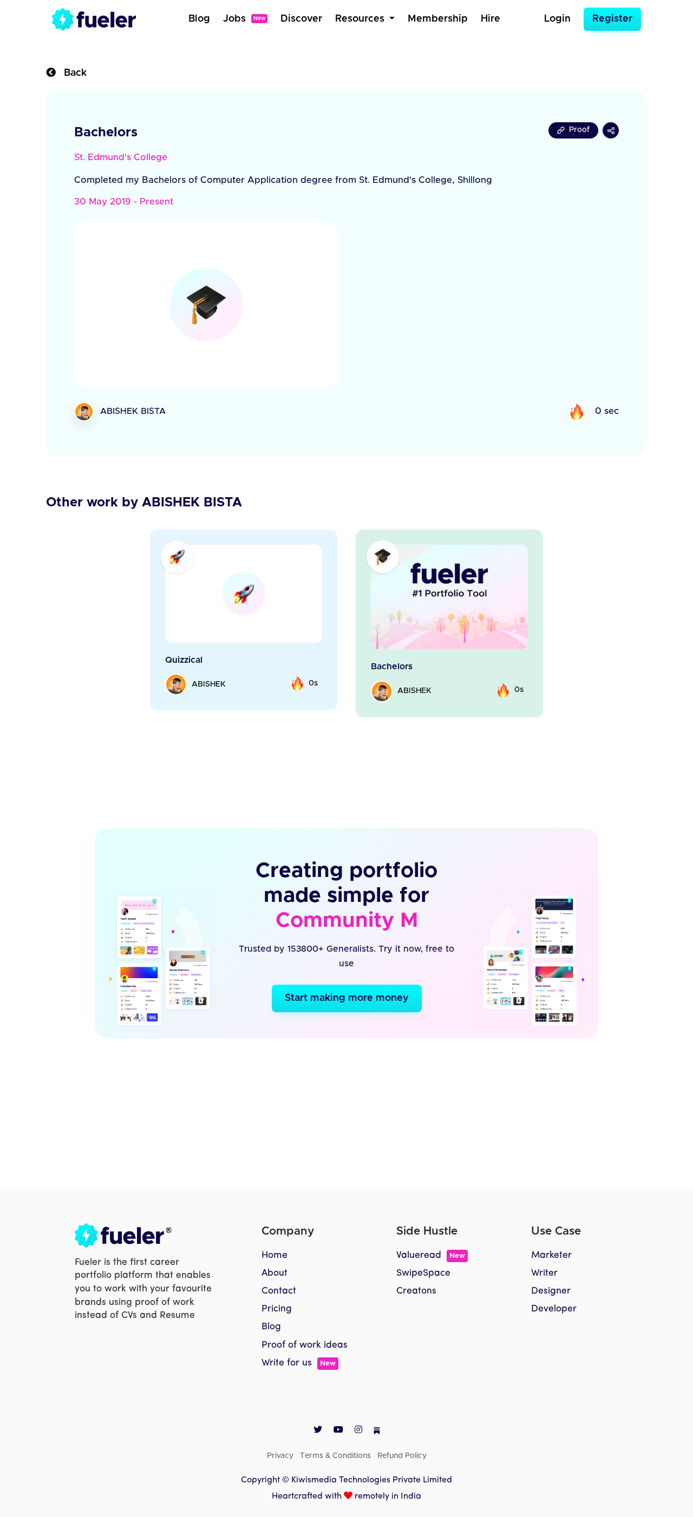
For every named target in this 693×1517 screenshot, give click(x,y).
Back (71, 73)
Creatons (416, 1291)
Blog (199, 19)
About (274, 1273)
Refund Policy (402, 1456)
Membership (438, 19)
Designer (551, 1291)
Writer (544, 1273)
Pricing (276, 1309)
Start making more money (347, 998)
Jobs (244, 19)
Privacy (280, 1456)
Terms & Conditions (335, 1456)
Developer (554, 1309)
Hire (490, 19)
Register (612, 19)
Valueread (430, 1255)
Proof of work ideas (304, 1345)
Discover (301, 19)
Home (274, 1255)
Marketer (551, 1255)
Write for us (298, 1363)
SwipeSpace (423, 1273)
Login (557, 19)
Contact (278, 1291)
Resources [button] (361, 19)
